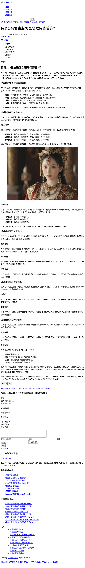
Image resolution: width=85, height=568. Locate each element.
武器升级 (8, 15)
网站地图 (4, 562)
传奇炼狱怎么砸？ (17, 529)
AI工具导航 (44, 562)
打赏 (9, 384)
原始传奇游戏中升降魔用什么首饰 (18, 514)
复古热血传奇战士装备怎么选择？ (18, 494)
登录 (2, 458)
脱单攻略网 (54, 562)
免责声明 (19, 562)
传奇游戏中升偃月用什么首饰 (16, 512)
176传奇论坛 (6, 22)
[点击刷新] (33, 442)
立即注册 (8, 458)
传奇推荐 (8, 12)
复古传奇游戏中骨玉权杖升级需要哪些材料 (22, 520)
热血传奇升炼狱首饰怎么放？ (21, 543)
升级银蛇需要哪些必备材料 (16, 509)
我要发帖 (4, 448)
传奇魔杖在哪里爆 (12, 486)
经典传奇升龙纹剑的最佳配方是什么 (19, 522)
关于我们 (11, 562)
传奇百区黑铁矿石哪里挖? (15, 478)
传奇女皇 (4, 40)
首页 (7, 7)
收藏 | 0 (4, 384)
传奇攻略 (8, 9)
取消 (2, 398)
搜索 (32, 19)
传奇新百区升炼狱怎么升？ (20, 540)
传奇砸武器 (35, 562)
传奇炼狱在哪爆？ (12, 475)
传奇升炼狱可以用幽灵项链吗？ (22, 535)
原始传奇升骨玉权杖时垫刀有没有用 (19, 517)
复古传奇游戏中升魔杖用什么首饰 (18, 506)
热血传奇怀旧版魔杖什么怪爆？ (17, 483)
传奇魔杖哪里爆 (11, 491)
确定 (6, 417)
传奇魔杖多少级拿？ (13, 488)
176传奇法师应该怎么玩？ (15, 480)
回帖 (2, 388)
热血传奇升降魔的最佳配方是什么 (18, 504)
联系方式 (27, 562)
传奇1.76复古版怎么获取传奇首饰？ (32, 22)
